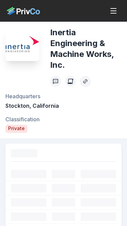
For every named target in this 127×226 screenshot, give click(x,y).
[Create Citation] (70, 81)
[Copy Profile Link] (85, 81)
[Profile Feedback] (55, 81)
